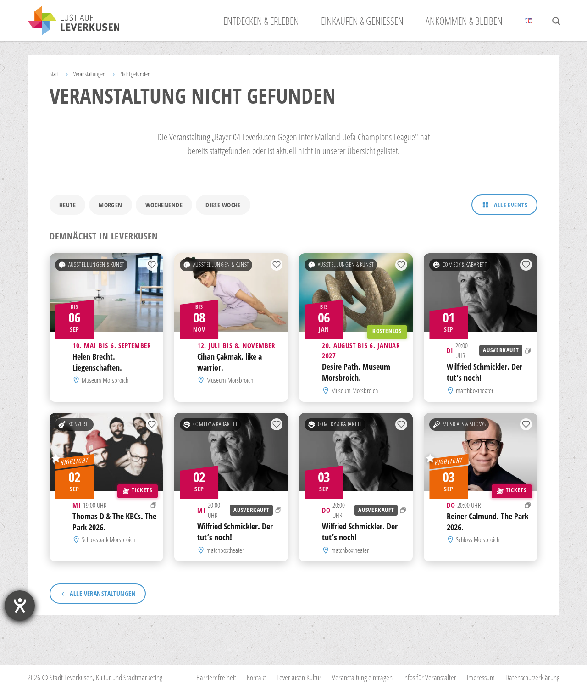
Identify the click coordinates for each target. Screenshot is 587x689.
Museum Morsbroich (105, 380)
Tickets (142, 490)
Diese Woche (223, 204)
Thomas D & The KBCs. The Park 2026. (114, 522)
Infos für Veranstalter (429, 677)
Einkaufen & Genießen (362, 21)
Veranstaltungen (89, 74)
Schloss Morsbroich (477, 539)
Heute (67, 204)
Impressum (481, 677)
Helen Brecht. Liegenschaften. (97, 362)
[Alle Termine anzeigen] (528, 350)
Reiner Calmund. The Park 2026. (487, 522)
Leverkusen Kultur (299, 677)
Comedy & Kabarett (465, 264)
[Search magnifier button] (556, 21)
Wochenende (164, 204)
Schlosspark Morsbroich (108, 539)
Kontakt (256, 677)
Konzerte (79, 424)
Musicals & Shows (464, 424)
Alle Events (510, 204)
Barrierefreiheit (216, 677)
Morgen (110, 204)
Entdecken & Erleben (261, 21)
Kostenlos (387, 331)
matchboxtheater (474, 390)
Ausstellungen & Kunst (96, 264)
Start (54, 74)
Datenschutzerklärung (532, 677)
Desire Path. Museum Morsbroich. (356, 372)
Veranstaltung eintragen (362, 677)
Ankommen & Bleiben (464, 21)
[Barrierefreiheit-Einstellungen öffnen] (20, 605)
